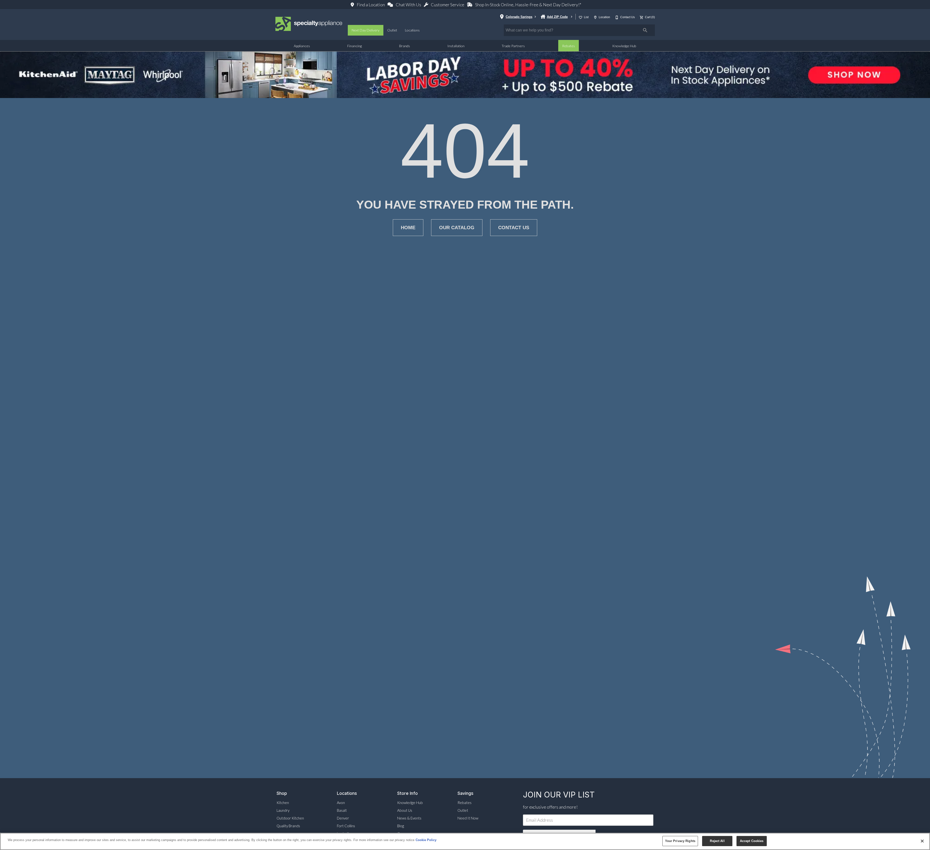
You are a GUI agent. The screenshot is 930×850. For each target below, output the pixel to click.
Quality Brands (288, 826)
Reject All (717, 841)
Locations (412, 30)
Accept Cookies (752, 841)
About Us (404, 810)
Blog (400, 826)
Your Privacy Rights (680, 841)
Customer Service (447, 4)
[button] (580, 17)
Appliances (302, 46)
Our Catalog (456, 227)
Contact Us (513, 227)
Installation (456, 46)
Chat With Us (408, 4)
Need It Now (467, 818)
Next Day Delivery (366, 30)
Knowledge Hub (624, 46)
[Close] (922, 841)
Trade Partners (513, 46)
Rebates (568, 46)
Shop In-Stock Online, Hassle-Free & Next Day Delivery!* (527, 4)
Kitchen (283, 802)
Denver (343, 818)
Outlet (392, 30)
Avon (341, 802)
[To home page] (309, 24)
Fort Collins (346, 826)
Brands (404, 46)
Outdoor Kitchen (290, 818)
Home (408, 227)
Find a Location (371, 4)
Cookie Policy (426, 840)
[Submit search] (645, 30)
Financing (354, 46)
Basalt (342, 810)
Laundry (283, 810)
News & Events (409, 818)
